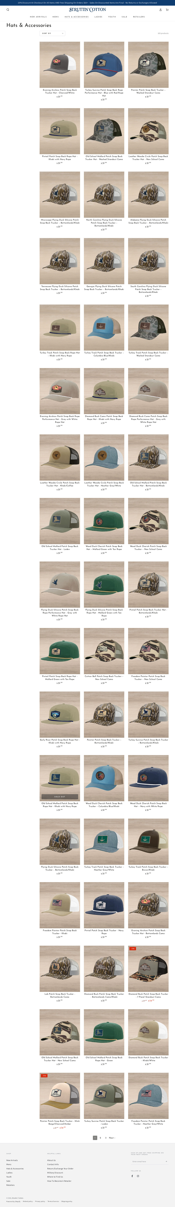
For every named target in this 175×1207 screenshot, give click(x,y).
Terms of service (53, 1201)
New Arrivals (12, 1160)
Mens (8, 1164)
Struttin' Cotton (18, 1198)
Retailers (10, 1185)
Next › (112, 1138)
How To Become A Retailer (59, 1181)
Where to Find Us (55, 1176)
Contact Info (53, 1164)
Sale (8, 1181)
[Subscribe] (167, 1161)
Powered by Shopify (13, 1201)
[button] (7, 10)
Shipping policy (66, 1201)
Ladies (9, 1172)
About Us (51, 1160)
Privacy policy (40, 1201)
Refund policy (28, 1201)
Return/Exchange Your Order (60, 1168)
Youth (9, 1176)
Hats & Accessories (15, 1168)
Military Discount (55, 1172)
